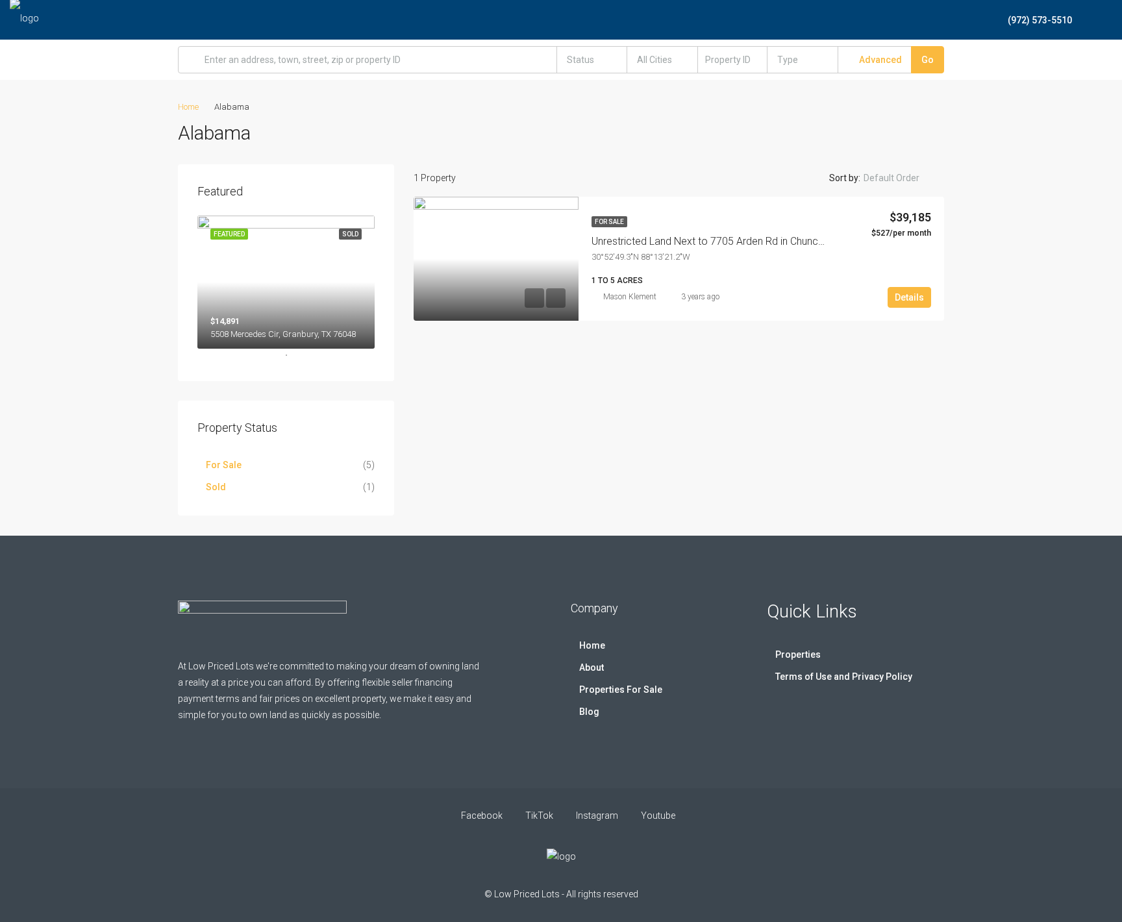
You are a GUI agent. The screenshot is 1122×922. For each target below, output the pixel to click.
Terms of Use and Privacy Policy (843, 676)
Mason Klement (629, 296)
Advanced (879, 60)
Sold (216, 487)
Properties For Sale (620, 689)
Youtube (657, 815)
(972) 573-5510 (1039, 20)
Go (927, 60)
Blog (589, 711)
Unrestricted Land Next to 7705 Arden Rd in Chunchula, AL (722, 241)
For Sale (609, 221)
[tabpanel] (286, 282)
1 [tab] (292, 360)
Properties (798, 654)
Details (909, 297)
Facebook (482, 815)
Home (592, 645)
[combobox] (592, 59)
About (591, 667)
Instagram (597, 815)
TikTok (539, 815)
